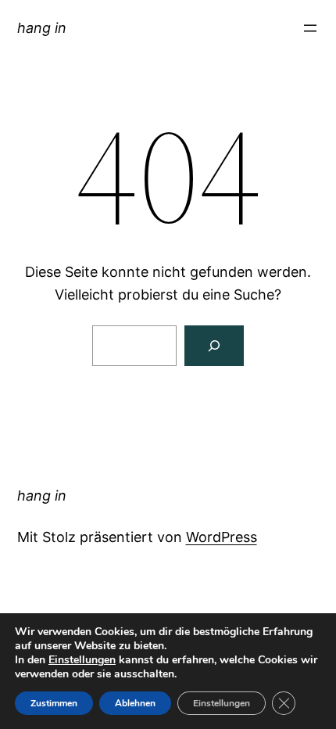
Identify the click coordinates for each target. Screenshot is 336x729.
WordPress (221, 537)
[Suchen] (214, 345)
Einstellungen (82, 660)
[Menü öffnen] (310, 28)
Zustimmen (53, 703)
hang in (41, 28)
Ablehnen (135, 703)
